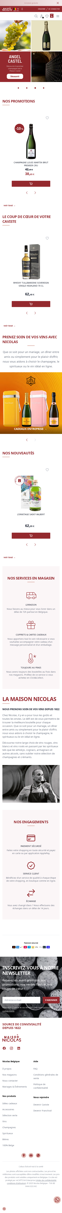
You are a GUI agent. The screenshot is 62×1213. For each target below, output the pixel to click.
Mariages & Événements (14, 1086)
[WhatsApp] (38, 1155)
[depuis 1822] (7, 9)
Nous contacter (10, 1080)
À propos (6, 1068)
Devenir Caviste (41, 1104)
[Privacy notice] (4, 1209)
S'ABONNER (51, 1000)
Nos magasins (9, 1074)
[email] (31, 1155)
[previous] (26, 192)
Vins (4, 1121)
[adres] (23, 1155)
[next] (35, 192)
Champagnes (9, 1127)
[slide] (18, 88)
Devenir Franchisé (42, 1110)
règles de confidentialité (46, 1180)
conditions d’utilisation (16, 1183)
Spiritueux (7, 1133)
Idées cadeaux (9, 1103)
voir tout (9, 205)
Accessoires (8, 1109)
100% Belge (8, 1145)
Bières (5, 1139)
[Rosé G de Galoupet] (31, 51)
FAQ (35, 1068)
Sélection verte (9, 1115)
